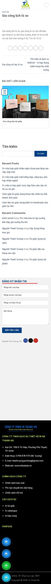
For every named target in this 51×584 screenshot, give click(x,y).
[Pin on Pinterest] (30, 48)
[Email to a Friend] (25, 48)
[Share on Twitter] (20, 48)
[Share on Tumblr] (41, 48)
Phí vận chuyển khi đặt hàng (18, 488)
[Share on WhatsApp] (10, 48)
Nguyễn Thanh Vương (12, 228)
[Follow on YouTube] (35, 340)
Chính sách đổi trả (14, 492)
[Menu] (4, 4)
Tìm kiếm (9, 146)
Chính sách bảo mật (15, 483)
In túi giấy (10, 506)
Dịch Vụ (5, 12)
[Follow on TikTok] (30, 340)
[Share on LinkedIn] (35, 48)
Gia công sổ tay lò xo (12, 64)
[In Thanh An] (25, 5)
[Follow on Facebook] (25, 340)
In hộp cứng (11, 515)
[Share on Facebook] (15, 48)
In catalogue (11, 510)
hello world (7, 218)
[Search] (46, 5)
